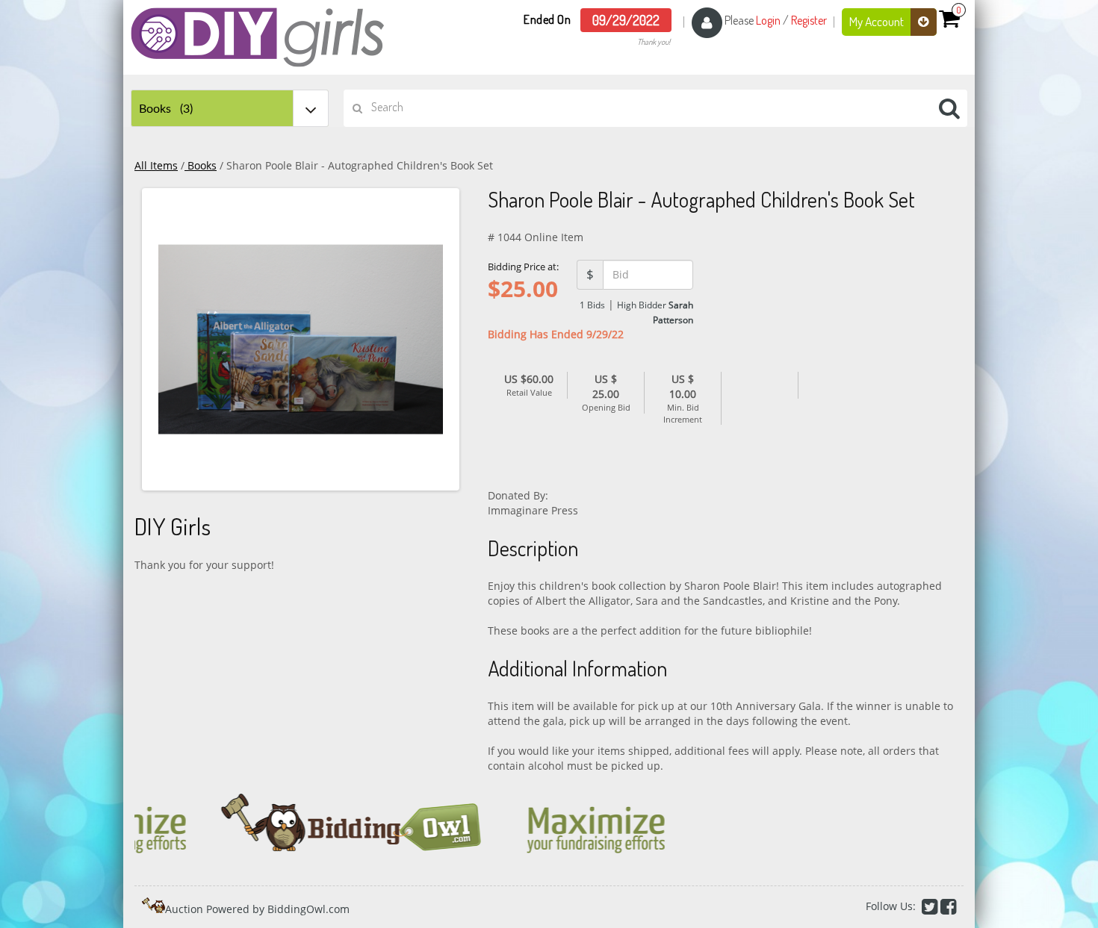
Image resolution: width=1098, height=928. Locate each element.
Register (809, 20)
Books (200, 165)
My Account (877, 21)
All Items (156, 165)
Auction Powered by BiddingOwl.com (257, 909)
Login (768, 20)
